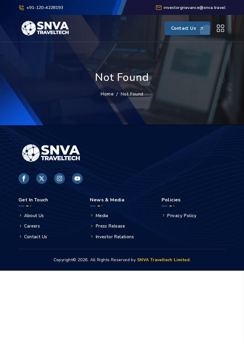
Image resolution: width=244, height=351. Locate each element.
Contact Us (35, 237)
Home (107, 94)
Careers (32, 226)
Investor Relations (115, 237)
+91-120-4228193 (44, 7)
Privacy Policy (182, 216)
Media (102, 216)
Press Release (110, 226)
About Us (34, 216)
